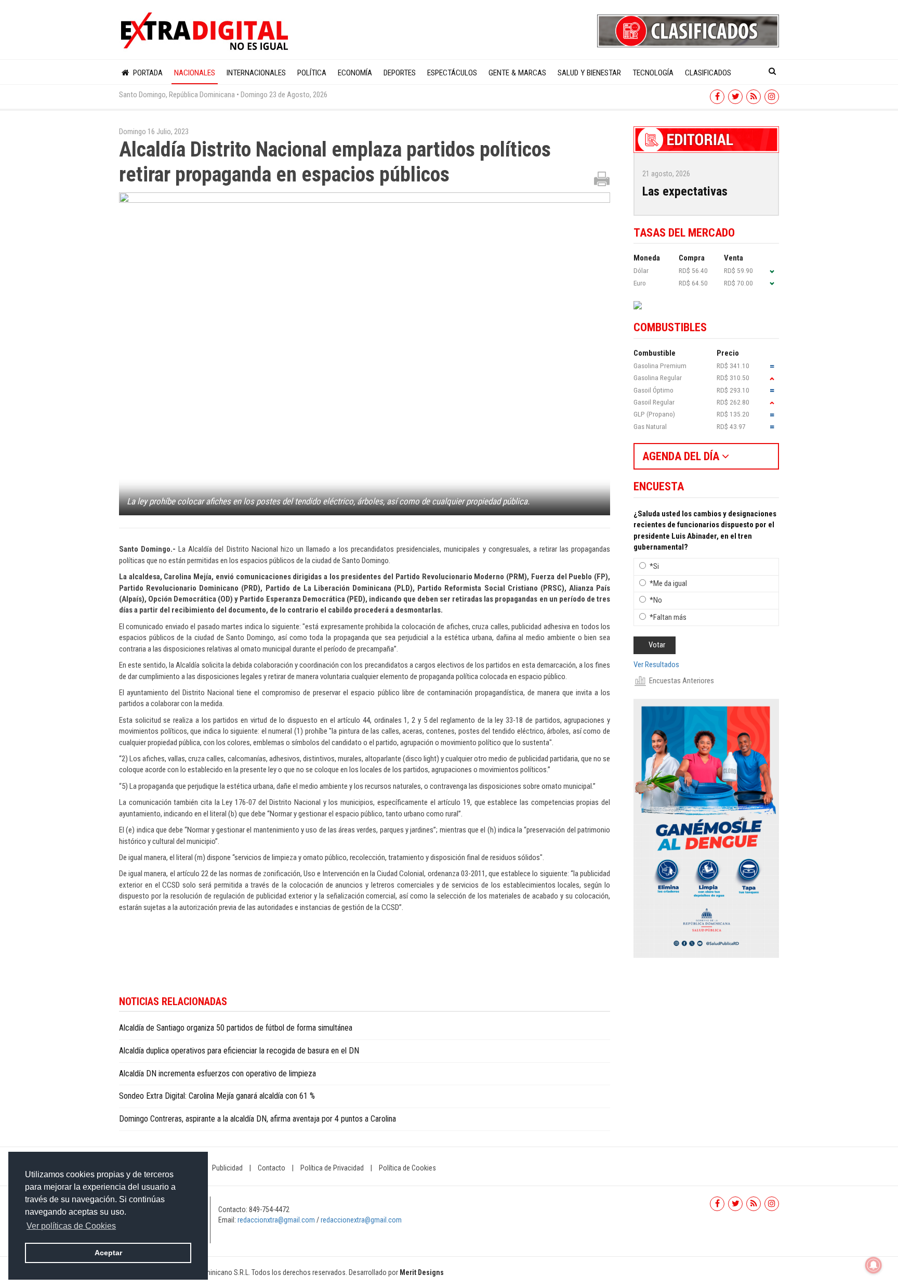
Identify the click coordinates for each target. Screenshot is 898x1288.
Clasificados (708, 72)
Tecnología (653, 72)
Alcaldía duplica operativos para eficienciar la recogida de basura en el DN (241, 1051)
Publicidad (227, 1168)
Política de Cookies (407, 1168)
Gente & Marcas (517, 72)
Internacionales (256, 72)
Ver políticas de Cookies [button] (71, 1225)
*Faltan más (668, 617)
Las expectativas (685, 191)
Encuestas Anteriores (681, 680)
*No (656, 600)
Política (311, 72)
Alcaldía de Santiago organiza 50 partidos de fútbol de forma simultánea (235, 1028)
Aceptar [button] (108, 1252)
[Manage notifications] (873, 1265)
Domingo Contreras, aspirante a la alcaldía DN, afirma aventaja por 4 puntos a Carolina (257, 1119)
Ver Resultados (656, 664)
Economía (355, 72)
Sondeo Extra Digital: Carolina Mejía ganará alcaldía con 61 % (217, 1096)
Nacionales (194, 72)
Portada (147, 72)
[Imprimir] (601, 178)
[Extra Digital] (206, 31)
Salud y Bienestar (589, 72)
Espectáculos (452, 72)
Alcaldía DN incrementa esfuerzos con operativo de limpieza (217, 1073)
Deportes (400, 72)
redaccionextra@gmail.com (361, 1220)
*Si (654, 566)
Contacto (271, 1168)
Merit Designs (422, 1272)
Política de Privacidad (332, 1168)
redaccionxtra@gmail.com (276, 1220)
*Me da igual (668, 583)
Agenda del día (682, 456)
